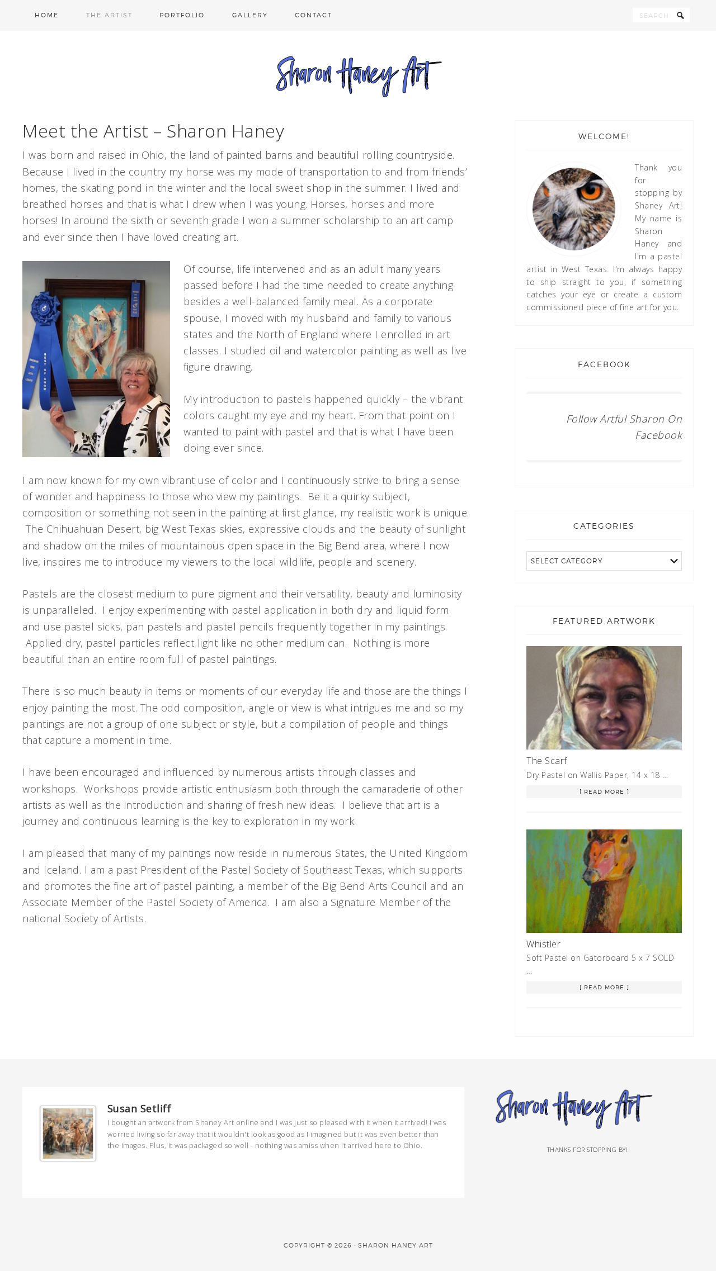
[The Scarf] (604, 699)
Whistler (543, 944)
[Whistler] (604, 883)
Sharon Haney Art (358, 75)
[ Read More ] (604, 791)
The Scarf (546, 761)
